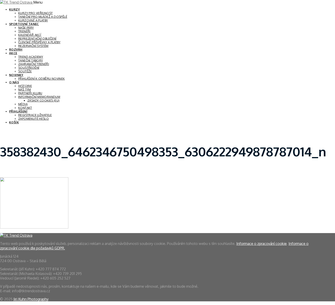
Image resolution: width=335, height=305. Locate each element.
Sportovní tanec (24, 24)
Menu (38, 2)
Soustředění (28, 67)
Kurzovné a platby (33, 20)
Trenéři (24, 31)
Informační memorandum (39, 97)
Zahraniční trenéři (33, 64)
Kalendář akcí (29, 35)
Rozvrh (15, 49)
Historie (25, 86)
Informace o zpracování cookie (261, 243)
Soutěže (25, 71)
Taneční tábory (30, 60)
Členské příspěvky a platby (39, 42)
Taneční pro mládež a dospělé (42, 16)
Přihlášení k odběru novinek (41, 78)
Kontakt (25, 107)
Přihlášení (18, 111)
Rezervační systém (33, 46)
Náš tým (24, 89)
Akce (13, 53)
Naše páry (26, 27)
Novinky (16, 75)
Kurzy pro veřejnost (35, 13)
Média (23, 104)
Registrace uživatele (35, 115)
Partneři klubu (30, 93)
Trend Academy (30, 56)
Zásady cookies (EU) (43, 100)
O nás (14, 82)
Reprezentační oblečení (37, 38)
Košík (14, 122)
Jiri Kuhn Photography (31, 299)
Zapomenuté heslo (33, 118)
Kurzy (14, 9)
